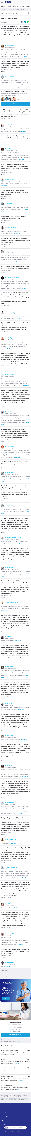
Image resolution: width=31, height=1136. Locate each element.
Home (2, 9)
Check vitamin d (9, 843)
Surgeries (28, 6)
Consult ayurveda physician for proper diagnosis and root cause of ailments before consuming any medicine (15, 608)
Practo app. (18, 1041)
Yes (5, 966)
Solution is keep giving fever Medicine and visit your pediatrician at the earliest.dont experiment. (14, 209)
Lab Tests (22, 6)
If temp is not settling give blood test (14, 739)
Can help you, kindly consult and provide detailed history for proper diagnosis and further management (15, 479)
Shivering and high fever (8, 976)
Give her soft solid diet (10, 908)
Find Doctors (3, 6)
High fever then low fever (15, 973)
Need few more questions (11, 640)
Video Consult (9, 6)
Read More (18, 1054)
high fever (4, 973)
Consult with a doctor (9, 9)
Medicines (15, 6)
